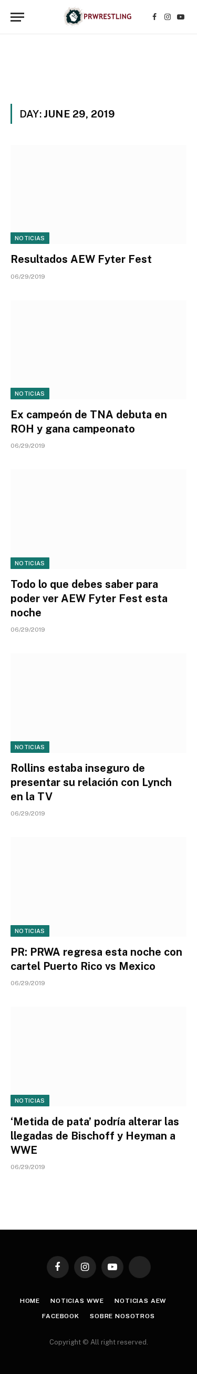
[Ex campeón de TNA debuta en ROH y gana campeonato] (98, 349)
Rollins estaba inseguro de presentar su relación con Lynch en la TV (91, 782)
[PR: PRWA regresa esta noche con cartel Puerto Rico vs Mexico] (98, 886)
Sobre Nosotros (122, 1316)
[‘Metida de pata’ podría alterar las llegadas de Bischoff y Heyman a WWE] (98, 1056)
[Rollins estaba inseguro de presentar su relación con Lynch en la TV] (98, 702)
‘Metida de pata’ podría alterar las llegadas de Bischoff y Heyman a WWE (95, 1135)
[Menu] (17, 17)
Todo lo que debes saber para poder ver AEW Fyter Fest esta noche (89, 598)
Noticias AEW (141, 1300)
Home (30, 1300)
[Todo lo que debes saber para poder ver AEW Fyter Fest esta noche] (98, 518)
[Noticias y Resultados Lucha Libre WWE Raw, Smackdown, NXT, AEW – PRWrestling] (98, 17)
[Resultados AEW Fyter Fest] (98, 194)
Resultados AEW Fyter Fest (81, 259)
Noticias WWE (77, 1300)
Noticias (30, 238)
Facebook (60, 1316)
